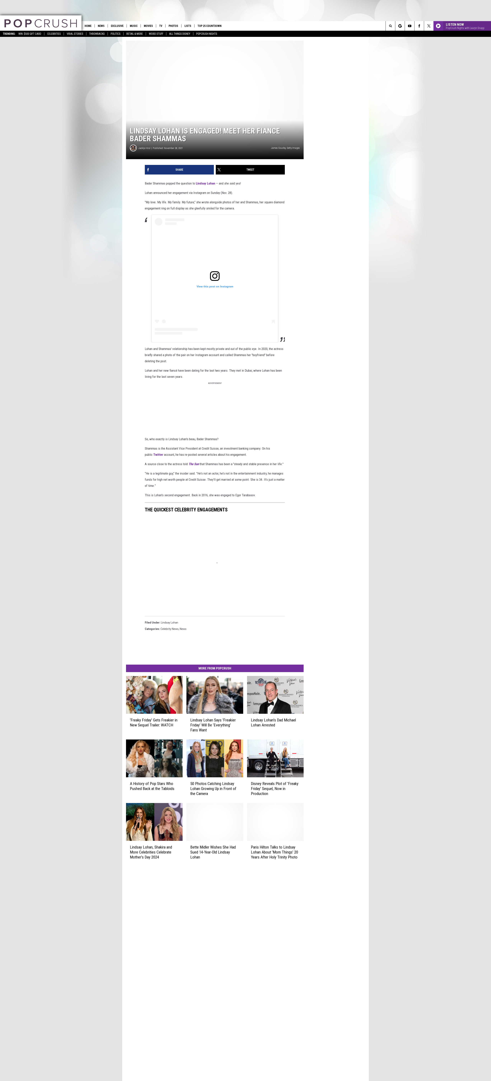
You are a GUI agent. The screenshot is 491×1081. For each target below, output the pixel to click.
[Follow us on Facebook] (419, 26)
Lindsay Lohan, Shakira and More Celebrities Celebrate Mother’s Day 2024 (151, 852)
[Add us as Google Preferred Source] (400, 26)
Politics (115, 33)
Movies (148, 25)
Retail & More (134, 33)
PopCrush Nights (206, 33)
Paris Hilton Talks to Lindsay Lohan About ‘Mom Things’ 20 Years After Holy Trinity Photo (274, 852)
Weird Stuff (156, 33)
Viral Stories (75, 33)
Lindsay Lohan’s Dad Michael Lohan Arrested (273, 722)
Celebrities (54, 33)
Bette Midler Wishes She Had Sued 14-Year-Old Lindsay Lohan (213, 852)
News (101, 25)
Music (134, 25)
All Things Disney (179, 33)
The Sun (194, 464)
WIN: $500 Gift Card (29, 33)
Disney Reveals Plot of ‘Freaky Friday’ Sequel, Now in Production (274, 788)
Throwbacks (97, 33)
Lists (188, 25)
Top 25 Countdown (210, 25)
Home (88, 25)
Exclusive (117, 25)
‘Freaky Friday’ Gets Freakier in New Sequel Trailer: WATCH (153, 722)
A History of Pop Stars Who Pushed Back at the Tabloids (152, 786)
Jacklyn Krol (144, 148)
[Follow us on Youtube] (409, 26)
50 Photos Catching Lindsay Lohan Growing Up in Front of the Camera (213, 788)
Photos (173, 25)
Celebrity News (170, 628)
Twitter (158, 455)
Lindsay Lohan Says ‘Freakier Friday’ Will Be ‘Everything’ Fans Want (213, 725)
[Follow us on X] (428, 26)
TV (160, 25)
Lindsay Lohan (205, 183)
